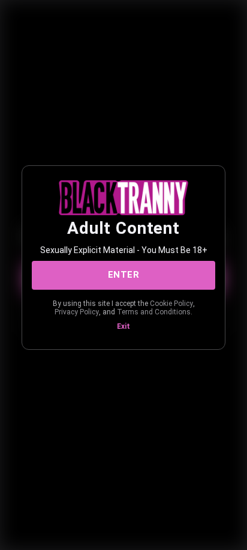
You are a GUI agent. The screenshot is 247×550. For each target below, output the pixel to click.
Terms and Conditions (154, 312)
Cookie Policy (171, 303)
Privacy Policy (77, 312)
